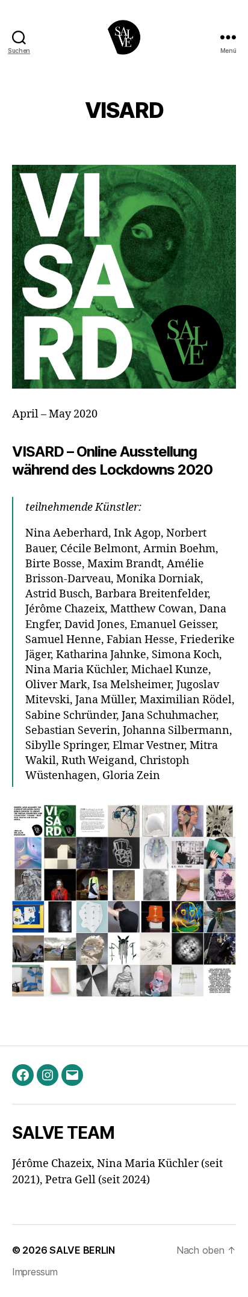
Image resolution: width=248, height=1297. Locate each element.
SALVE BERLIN (82, 1250)
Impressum (35, 1272)
